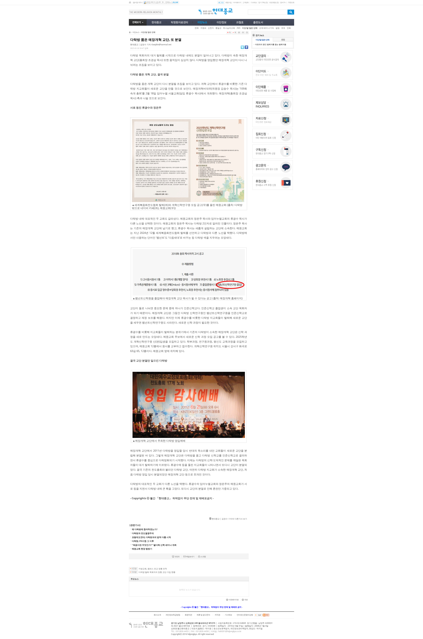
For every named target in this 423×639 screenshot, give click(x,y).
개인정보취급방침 (173, 615)
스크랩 (203, 557)
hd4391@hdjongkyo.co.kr (229, 631)
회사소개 (157, 615)
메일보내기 (190, 557)
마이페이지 (237, 2)
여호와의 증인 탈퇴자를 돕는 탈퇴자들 (270, 44)
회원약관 (188, 615)
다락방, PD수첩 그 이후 (143, 541)
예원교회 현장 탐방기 (142, 549)
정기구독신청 (263, 2)
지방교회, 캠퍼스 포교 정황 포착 (153, 568)
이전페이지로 (234, 600)
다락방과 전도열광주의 (143, 533)
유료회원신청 (273, 2)
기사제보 (253, 2)
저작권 (217, 615)
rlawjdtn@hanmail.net (161, 44)
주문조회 (291, 2)
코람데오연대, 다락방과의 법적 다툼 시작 (151, 537)
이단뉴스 (136, 32)
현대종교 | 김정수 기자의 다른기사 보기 (229, 518)
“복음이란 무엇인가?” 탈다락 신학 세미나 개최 (154, 545)
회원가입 (228, 2)
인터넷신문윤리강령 (245, 615)
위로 (246, 600)
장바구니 (283, 2)
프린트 (177, 557)
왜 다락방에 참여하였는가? (145, 529)
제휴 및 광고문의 (203, 615)
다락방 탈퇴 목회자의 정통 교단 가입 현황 (157, 572)
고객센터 (246, 2)
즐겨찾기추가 (137, 2)
